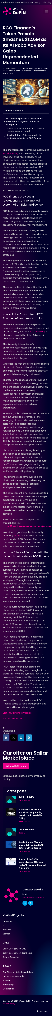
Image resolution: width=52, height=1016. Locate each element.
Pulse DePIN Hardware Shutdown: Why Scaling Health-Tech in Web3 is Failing (30, 814)
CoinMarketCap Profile (13, 976)
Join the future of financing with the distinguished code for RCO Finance (24, 136)
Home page (8, 984)
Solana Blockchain (11, 957)
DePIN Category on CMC (14, 948)
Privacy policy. (9, 1003)
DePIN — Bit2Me (26, 797)
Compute (7, 921)
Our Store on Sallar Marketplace (18, 972)
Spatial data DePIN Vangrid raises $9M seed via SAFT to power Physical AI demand (32, 863)
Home (5, 68)
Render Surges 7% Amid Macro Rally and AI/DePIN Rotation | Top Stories (31, 845)
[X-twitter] (30, 903)
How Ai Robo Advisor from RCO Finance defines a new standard (25, 130)
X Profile (7, 980)
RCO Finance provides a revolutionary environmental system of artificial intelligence (24, 121)
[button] (46, 11)
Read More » (24, 800)
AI (3, 925)
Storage (6, 933)
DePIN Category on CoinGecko (17, 953)
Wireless (7, 929)
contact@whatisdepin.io (33, 897)
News (11, 68)
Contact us (8, 988)
